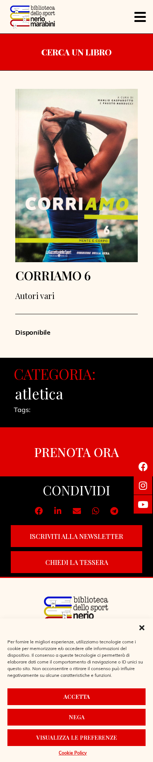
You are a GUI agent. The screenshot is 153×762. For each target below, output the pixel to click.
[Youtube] (143, 504)
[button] (142, 627)
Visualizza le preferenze (76, 737)
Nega (77, 717)
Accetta (77, 696)
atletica (39, 393)
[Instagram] (143, 485)
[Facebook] (143, 466)
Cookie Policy (73, 753)
